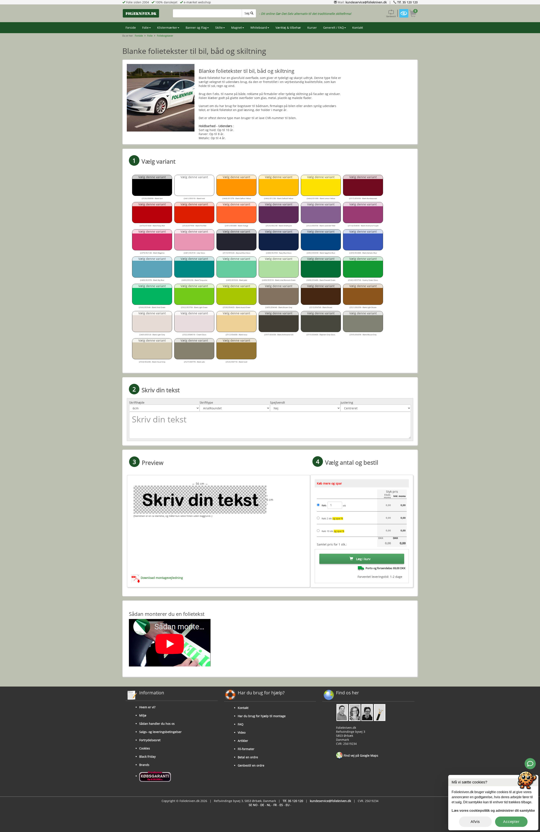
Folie (145, 28)
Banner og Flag (196, 28)
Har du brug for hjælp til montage (262, 716)
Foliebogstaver (165, 35)
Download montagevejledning (162, 578)
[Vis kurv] (413, 14)
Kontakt (357, 28)
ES (281, 805)
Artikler (243, 741)
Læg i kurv (362, 559)
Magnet (236, 28)
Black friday (147, 757)
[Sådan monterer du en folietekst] (270, 642)
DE (262, 805)
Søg (247, 13)
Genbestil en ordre (251, 765)
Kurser (312, 28)
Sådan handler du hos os (157, 724)
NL (269, 805)
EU (287, 805)
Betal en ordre (248, 757)
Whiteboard (258, 28)
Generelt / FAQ (333, 28)
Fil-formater (246, 749)
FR (275, 805)
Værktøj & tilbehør (288, 28)
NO (255, 805)
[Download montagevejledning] (136, 578)
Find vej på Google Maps (360, 755)
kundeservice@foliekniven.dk (366, 2)
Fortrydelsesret (150, 740)
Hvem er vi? (147, 707)
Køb (324, 505)
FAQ (240, 724)
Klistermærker (167, 28)
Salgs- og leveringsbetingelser (160, 732)
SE (250, 805)
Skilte (219, 28)
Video (242, 732)
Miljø (142, 715)
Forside (131, 28)
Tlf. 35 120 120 (407, 2)
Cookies (144, 748)
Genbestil (391, 16)
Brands (144, 765)
